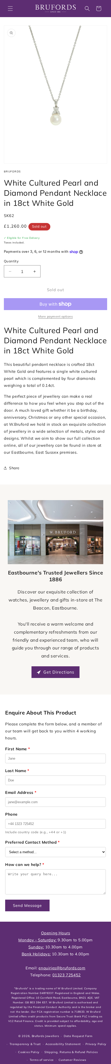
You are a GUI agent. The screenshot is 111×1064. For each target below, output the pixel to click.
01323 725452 (66, 974)
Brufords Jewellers (45, 1036)
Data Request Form (78, 1036)
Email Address (21, 792)
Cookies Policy (28, 1052)
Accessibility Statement (63, 1044)
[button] (10, 8)
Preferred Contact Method (32, 842)
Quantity (11, 261)
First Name (17, 748)
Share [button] (14, 468)
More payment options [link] (55, 316)
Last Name (17, 770)
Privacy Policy (95, 1044)
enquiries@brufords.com (61, 967)
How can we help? (24, 864)
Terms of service (42, 1060)
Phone (11, 814)
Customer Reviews (72, 1060)
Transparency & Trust (25, 1044)
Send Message (27, 905)
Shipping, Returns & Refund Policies (71, 1052)
